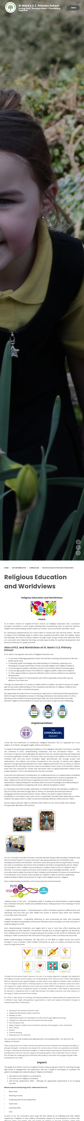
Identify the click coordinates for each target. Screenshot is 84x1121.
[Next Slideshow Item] (78, 542)
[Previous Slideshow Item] (78, 547)
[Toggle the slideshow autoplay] (78, 553)
